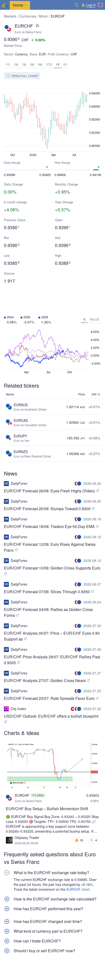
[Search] (76, 5)
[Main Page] (5, 5)
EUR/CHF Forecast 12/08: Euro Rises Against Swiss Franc (49, 547)
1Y (58, 64)
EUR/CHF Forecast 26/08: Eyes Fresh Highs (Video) (50, 491)
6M (40, 64)
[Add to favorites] (37, 25)
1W (16, 64)
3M (32, 64)
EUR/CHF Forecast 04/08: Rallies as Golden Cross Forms (48, 612)
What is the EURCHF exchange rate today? (51, 872)
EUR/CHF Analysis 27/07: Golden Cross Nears (45, 680)
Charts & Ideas (21, 732)
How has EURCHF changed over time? (48, 921)
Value (94, 319)
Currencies (27, 16)
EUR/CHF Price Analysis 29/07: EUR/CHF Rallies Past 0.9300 (52, 659)
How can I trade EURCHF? (37, 941)
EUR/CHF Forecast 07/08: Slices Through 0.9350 (47, 591)
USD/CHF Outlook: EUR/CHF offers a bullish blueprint (51, 716)
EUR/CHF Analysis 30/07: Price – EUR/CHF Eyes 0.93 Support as (52, 636)
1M (24, 64)
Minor (43, 16)
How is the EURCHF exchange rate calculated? (55, 899)
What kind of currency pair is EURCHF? (48, 931)
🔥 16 (79, 840)
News (10, 473)
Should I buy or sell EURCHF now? (44, 950)
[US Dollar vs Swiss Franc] (73, 708)
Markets (10, 16)
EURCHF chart (77, 889)
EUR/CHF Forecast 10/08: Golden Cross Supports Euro (52, 568)
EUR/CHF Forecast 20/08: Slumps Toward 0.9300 (48, 508)
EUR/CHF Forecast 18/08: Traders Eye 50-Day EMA (50, 526)
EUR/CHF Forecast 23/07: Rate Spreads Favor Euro (49, 698)
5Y (65, 64)
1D (8, 64)
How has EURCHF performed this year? (48, 908)
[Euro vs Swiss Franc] (78, 483)
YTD (49, 64)
